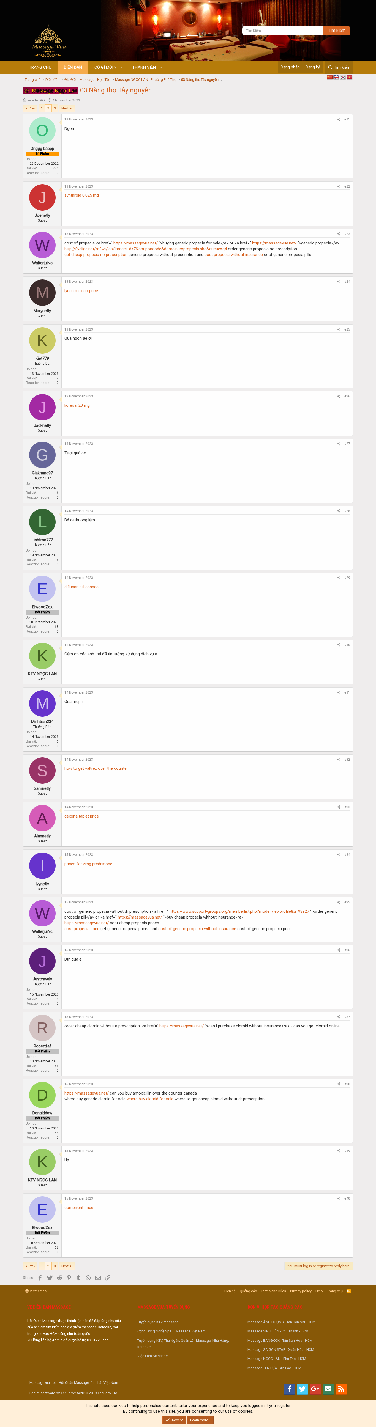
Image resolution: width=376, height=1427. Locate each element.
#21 (347, 119)
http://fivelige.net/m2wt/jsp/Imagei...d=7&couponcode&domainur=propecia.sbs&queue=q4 (145, 248)
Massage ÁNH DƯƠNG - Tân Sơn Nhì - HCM (281, 1322)
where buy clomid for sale (150, 1098)
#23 (347, 234)
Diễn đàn (73, 67)
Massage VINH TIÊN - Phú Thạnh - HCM (278, 1331)
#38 (347, 1084)
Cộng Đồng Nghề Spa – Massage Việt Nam (171, 1331)
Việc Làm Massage (152, 1356)
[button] (121, 67)
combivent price (78, 1207)
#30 (347, 645)
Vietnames (38, 1291)
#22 (347, 186)
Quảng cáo (248, 1291)
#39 (347, 1151)
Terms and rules (273, 1291)
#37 (347, 1017)
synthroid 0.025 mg (81, 195)
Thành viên (144, 67)
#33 (347, 807)
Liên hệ (230, 1291)
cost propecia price (81, 928)
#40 (347, 1198)
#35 (347, 902)
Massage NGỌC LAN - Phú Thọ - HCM (276, 1359)
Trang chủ (40, 67)
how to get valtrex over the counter (96, 768)
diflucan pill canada (81, 586)
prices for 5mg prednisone (88, 863)
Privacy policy (301, 1291)
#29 (347, 578)
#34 (347, 855)
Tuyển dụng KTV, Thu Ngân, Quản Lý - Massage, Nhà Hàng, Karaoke (183, 1343)
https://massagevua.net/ (135, 243)
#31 (347, 692)
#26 (347, 396)
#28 (347, 511)
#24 (347, 282)
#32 (347, 759)
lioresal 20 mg (77, 405)
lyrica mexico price (81, 290)
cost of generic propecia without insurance (197, 928)
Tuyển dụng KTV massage (157, 1322)
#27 (347, 444)
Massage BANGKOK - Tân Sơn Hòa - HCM (280, 1340)
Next (65, 108)
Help (319, 1291)
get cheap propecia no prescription (95, 254)
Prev (32, 108)
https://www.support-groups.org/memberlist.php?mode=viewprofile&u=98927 (239, 911)
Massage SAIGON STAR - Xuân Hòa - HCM (280, 1350)
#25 (347, 329)
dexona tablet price (81, 816)
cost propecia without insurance (234, 254)
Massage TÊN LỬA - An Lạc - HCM (274, 1368)
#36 (347, 950)
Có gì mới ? (105, 67)
